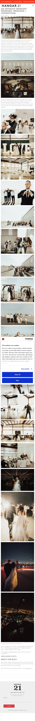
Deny (17, 380)
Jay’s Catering (21, 646)
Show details (25, 369)
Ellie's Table (18, 1)
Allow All (17, 374)
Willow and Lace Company (11, 647)
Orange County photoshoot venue (11, 652)
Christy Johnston (9, 649)
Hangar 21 (7, 646)
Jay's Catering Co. (6, 1)
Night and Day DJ (25, 647)
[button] (33, 5)
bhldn (19, 649)
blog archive (29, 668)
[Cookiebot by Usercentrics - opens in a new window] (25, 339)
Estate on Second (28, 1)
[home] (10, 5)
